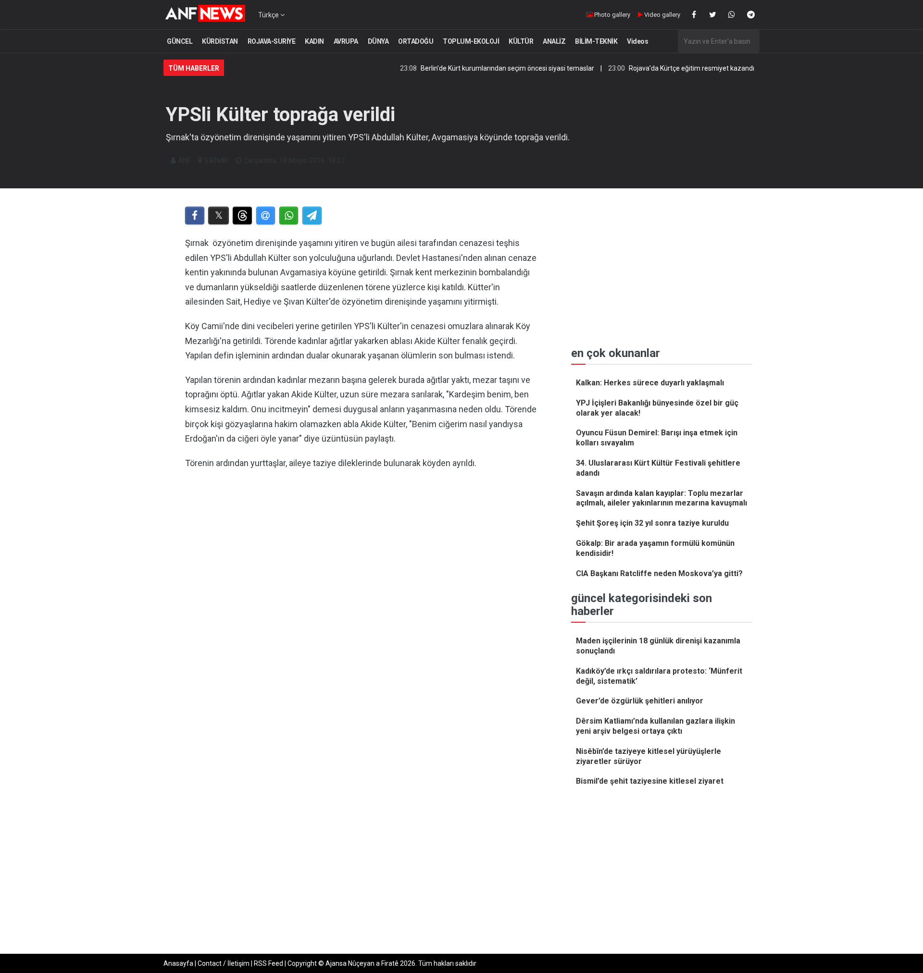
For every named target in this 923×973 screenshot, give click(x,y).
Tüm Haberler (193, 68)
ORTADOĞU (415, 41)
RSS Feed (268, 963)
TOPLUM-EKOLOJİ (471, 41)
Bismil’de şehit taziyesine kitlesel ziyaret (649, 781)
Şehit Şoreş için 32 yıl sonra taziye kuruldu (652, 523)
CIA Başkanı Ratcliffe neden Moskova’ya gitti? (659, 573)
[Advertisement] (361, 576)
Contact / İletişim (223, 963)
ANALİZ (554, 41)
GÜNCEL (179, 41)
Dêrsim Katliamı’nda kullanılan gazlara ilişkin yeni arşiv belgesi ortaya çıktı (655, 726)
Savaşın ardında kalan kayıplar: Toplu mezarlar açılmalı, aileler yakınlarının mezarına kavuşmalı (661, 498)
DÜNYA (378, 41)
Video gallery (661, 14)
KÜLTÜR (521, 41)
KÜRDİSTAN (220, 41)
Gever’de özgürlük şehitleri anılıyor (639, 700)
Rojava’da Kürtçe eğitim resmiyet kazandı (666, 68)
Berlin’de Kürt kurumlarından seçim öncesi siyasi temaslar (482, 68)
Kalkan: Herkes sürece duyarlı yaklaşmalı (650, 382)
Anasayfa (178, 963)
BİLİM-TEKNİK (596, 41)
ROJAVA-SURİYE (272, 41)
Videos (637, 41)
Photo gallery (611, 14)
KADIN (314, 41)
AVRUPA (346, 41)
